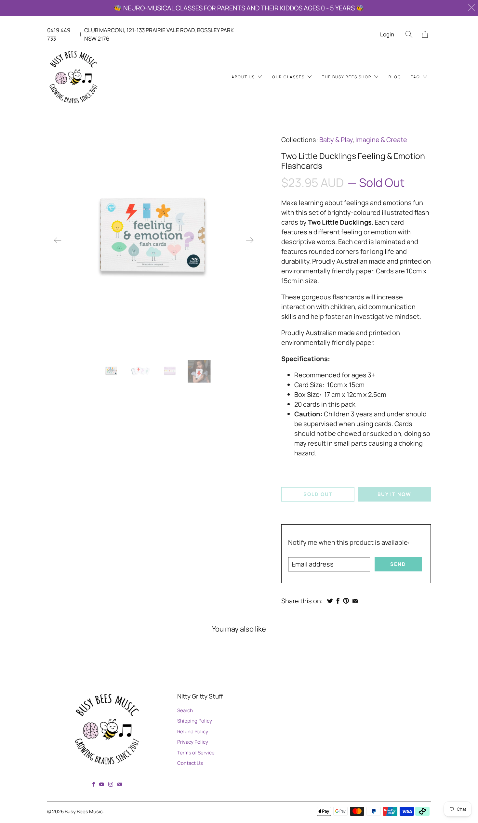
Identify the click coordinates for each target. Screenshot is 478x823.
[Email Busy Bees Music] (119, 784)
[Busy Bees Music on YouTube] (101, 784)
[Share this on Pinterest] (346, 601)
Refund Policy (192, 731)
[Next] (250, 240)
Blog (395, 77)
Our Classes (289, 77)
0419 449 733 (59, 34)
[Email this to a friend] (355, 601)
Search (185, 710)
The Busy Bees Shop (347, 77)
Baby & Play (335, 139)
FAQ (416, 77)
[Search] (409, 34)
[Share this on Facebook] (338, 601)
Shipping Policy (194, 720)
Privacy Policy (192, 741)
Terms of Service (196, 752)
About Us (244, 77)
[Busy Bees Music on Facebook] (93, 784)
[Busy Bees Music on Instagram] (110, 784)
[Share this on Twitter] (330, 601)
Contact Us (190, 763)
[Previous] (57, 240)
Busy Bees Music (84, 811)
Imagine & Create (381, 139)
